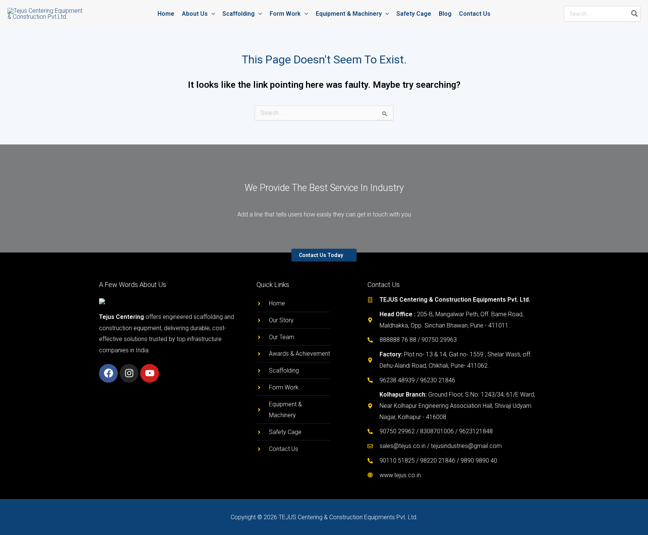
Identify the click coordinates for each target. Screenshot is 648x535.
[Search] (635, 13)
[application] (211, 13)
